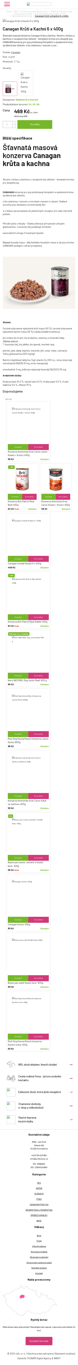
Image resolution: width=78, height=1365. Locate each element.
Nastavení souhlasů (65, 1353)
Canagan (15, 52)
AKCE (39, 1220)
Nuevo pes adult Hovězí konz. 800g (25, 982)
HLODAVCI (39, 1193)
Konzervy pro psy (23, 13)
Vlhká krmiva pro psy (61, 11)
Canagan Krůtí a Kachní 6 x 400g (51, 16)
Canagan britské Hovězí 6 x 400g (24, 563)
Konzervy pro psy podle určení (50, 13)
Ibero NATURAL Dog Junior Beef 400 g (27, 680)
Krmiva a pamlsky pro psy (34, 11)
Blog (39, 1235)
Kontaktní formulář (39, 1341)
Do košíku (35, 124)
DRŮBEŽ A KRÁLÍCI (39, 1215)
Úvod (8, 11)
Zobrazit (18, 447)
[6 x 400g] (10, 88)
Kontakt (39, 1273)
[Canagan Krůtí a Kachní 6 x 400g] (39, 21)
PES (16, 11)
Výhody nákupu (39, 1246)
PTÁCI (39, 1199)
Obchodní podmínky (39, 1257)
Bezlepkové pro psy (22, 16)
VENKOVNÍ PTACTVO (39, 1204)
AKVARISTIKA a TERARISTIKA (39, 1210)
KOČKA (39, 1188)
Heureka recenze (39, 1268)
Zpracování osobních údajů (39, 1262)
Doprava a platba (39, 1251)
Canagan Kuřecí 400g (19, 924)
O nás (39, 1241)
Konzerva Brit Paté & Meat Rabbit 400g (27, 621)
